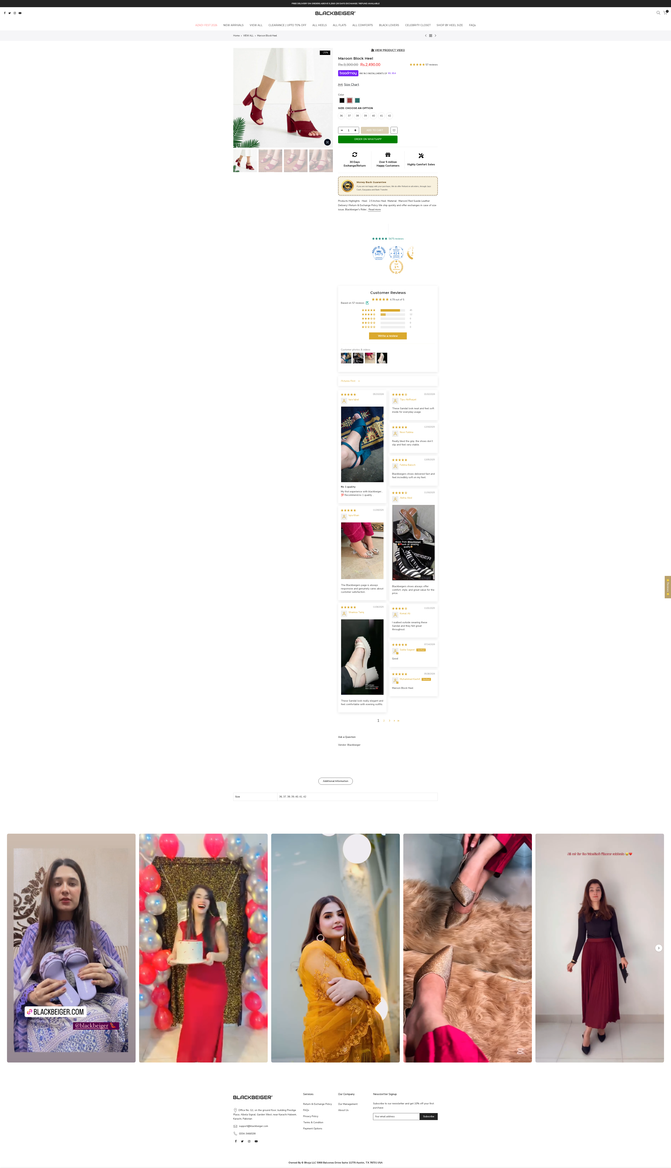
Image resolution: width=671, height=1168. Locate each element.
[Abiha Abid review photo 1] (413, 543)
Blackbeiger (353, 745)
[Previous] (239, 97)
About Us (343, 1110)
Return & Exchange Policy (317, 1104)
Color (341, 94)
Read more (374, 209)
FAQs (472, 25)
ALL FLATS (339, 25)
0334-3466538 (247, 1133)
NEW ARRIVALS (233, 25)
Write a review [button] (388, 336)
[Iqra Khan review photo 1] (362, 550)
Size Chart (351, 84)
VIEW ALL (256, 25)
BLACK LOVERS (389, 25)
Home (236, 35)
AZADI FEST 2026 (206, 25)
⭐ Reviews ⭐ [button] (668, 587)
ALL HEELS (319, 25)
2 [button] (384, 720)
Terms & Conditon (313, 1122)
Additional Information (335, 781)
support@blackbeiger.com (253, 1126)
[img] (348, 394)
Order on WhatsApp (368, 139)
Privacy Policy (310, 1116)
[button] (417, 64)
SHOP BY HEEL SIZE (450, 25)
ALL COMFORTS (362, 25)
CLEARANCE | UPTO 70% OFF (287, 25)
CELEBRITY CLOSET (418, 25)
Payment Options (312, 1128)
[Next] (327, 97)
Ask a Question (347, 737)
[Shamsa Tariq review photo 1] (362, 657)
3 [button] (389, 720)
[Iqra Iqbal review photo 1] (362, 444)
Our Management (348, 1104)
